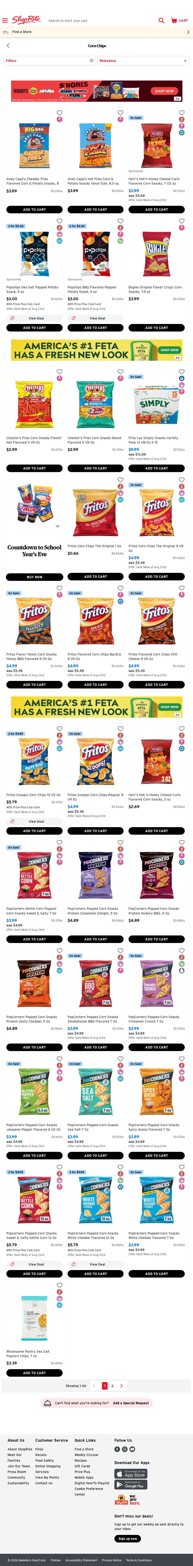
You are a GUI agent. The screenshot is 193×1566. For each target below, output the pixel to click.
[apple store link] (130, 1477)
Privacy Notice (111, 1560)
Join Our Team (19, 1466)
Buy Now (34, 577)
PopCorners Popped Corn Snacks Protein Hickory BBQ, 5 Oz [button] (154, 911)
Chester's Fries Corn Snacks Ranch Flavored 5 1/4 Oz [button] (94, 440)
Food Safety (44, 1460)
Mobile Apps (84, 1477)
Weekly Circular (87, 1455)
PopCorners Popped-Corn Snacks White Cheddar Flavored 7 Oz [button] (154, 1235)
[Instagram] (125, 1451)
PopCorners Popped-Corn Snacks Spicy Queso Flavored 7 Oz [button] (154, 1127)
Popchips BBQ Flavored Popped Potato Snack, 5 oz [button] (92, 289)
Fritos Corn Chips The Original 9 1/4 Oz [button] (156, 548)
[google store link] (130, 1488)
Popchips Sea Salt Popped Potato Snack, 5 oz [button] (32, 289)
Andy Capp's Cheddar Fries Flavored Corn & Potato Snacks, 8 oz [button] (32, 181)
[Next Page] (122, 1386)
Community (16, 1477)
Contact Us (43, 1483)
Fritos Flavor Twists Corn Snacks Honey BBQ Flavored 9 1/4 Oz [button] (31, 656)
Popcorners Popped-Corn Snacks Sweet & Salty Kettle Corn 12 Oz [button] (31, 1235)
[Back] (8, 46)
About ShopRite (20, 1449)
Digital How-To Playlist (92, 1483)
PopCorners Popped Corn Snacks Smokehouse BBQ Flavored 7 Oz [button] (93, 1019)
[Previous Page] (95, 1386)
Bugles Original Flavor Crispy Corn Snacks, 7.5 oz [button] (155, 289)
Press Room (17, 1472)
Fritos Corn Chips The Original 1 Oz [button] (94, 546)
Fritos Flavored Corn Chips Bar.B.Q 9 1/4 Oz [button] (94, 656)
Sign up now (127, 1539)
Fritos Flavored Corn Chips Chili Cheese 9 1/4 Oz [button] (153, 656)
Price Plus (82, 1472)
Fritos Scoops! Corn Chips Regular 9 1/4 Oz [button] (95, 797)
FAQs (39, 1449)
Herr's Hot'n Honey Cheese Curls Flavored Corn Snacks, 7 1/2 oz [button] (154, 181)
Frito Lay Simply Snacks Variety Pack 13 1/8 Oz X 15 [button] (153, 440)
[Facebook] (117, 1451)
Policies (56, 1560)
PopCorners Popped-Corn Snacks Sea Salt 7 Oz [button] (93, 1127)
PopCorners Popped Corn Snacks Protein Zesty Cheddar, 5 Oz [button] (31, 1019)
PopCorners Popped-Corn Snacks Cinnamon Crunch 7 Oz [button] (154, 1019)
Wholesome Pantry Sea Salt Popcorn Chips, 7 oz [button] (28, 1354)
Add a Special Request (131, 1403)
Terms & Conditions (139, 1560)
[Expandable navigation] (5, 20)
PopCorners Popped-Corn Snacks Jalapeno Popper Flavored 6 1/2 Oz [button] (33, 1127)
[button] (161, 20)
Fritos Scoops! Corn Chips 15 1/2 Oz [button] (33, 795)
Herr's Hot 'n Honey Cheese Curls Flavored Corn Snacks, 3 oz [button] (155, 797)
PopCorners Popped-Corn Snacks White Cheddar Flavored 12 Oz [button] (93, 1235)
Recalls (41, 1455)
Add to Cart (34, 209)
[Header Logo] (25, 20)
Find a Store (84, 1449)
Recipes (81, 1460)
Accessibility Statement (81, 1560)
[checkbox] (59, 113)
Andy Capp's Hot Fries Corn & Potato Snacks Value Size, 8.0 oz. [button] (94, 181)
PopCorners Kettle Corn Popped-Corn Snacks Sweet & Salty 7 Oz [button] (31, 911)
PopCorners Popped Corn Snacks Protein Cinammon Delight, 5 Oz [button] (93, 911)
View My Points (47, 1477)
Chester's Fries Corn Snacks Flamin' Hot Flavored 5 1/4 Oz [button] (34, 440)
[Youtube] (132, 1451)
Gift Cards (82, 1466)
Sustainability (18, 1483)
